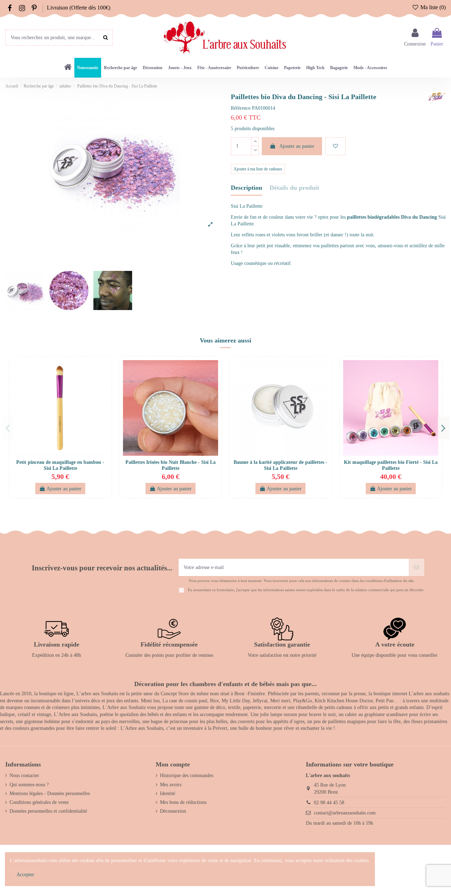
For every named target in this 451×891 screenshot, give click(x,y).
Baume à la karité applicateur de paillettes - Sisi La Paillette (280, 465)
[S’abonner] (416, 567)
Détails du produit (294, 187)
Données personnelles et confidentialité (48, 811)
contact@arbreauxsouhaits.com (345, 813)
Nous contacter (24, 775)
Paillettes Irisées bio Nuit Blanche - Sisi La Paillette (170, 465)
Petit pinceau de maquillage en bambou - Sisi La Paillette (60, 465)
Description (246, 187)
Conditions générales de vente (39, 802)
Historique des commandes (186, 775)
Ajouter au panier (296, 146)
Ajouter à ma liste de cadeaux (258, 168)
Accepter (25, 874)
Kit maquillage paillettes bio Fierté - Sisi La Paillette (391, 465)
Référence (241, 108)
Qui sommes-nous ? (29, 784)
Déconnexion (173, 811)
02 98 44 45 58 (329, 802)
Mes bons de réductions (183, 802)
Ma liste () (432, 7)
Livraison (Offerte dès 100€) (78, 8)
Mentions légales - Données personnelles (50, 793)
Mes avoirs (170, 784)
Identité (167, 793)
